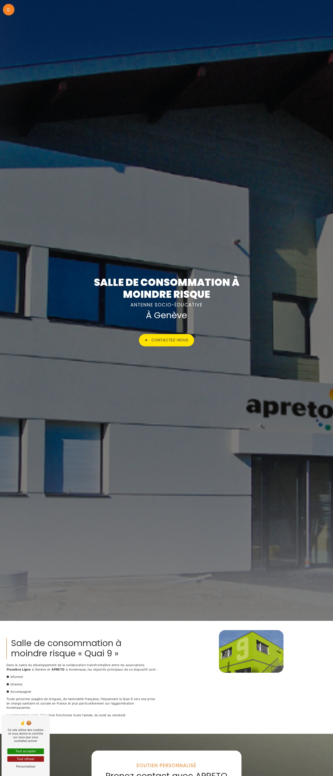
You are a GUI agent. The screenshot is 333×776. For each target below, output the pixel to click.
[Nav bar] (8, 9)
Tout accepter (25, 751)
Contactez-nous (169, 340)
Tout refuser (25, 759)
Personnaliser (25, 766)
